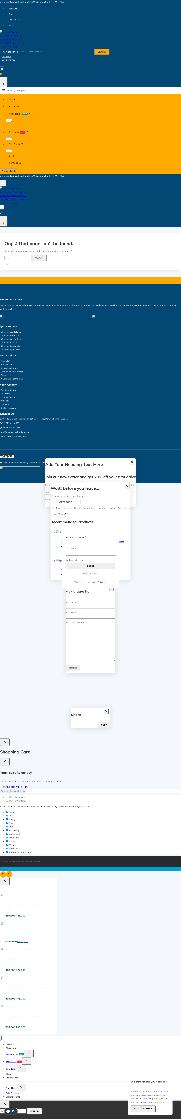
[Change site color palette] (11, 1111)
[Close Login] (5, 742)
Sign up (103, 582)
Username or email (80, 536)
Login (90, 566)
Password (76, 548)
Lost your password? (91, 574)
